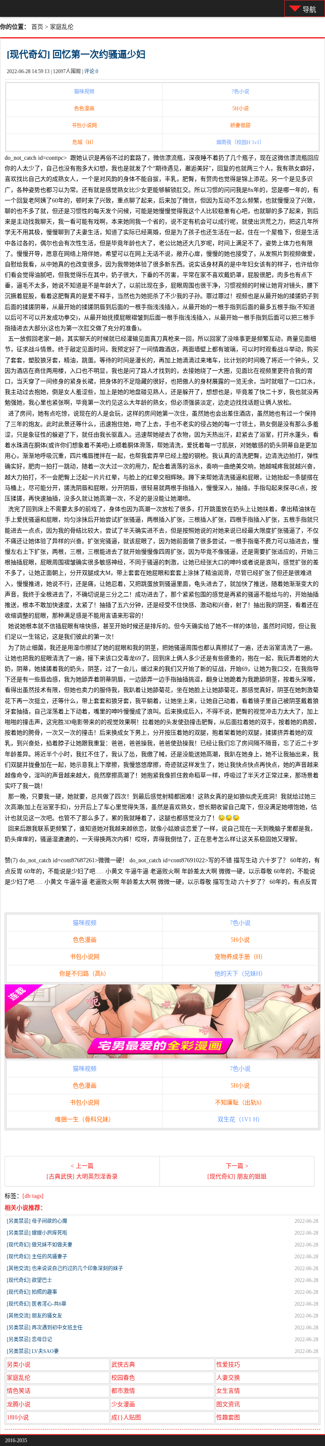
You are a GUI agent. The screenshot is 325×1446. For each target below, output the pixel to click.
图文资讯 (228, 1404)
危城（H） (84, 142)
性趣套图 (228, 1417)
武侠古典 (123, 1364)
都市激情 (123, 1391)
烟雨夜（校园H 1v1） (240, 142)
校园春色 (123, 1378)
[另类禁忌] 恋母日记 (29, 1339)
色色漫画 (84, 109)
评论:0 (91, 71)
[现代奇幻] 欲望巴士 (29, 1280)
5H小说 (240, 109)
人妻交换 (228, 1378)
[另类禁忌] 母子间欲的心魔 (37, 1221)
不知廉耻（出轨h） (240, 1102)
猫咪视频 (84, 92)
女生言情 (228, 1391)
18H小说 (18, 1417)
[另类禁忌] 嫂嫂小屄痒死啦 (37, 1233)
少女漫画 (123, 1404)
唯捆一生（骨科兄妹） (84, 1119)
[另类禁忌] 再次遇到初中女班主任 (45, 1328)
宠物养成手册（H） (240, 957)
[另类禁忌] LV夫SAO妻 (33, 1351)
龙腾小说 (18, 1404)
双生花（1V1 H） (240, 1119)
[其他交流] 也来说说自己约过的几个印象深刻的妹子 (65, 1268)
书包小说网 (84, 125)
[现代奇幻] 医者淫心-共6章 (36, 1304)
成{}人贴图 (126, 1417)
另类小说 (18, 1364)
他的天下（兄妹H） (240, 973)
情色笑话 (18, 1391)
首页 (37, 27)
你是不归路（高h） (84, 973)
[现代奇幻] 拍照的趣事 (32, 1292)
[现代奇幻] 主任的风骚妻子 (37, 1257)
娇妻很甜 (240, 125)
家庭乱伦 (62, 27)
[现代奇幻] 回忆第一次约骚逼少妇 (76, 54)
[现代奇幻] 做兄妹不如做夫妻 (39, 1245)
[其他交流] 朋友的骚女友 (34, 1316)
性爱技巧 (228, 1364)
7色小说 (240, 92)
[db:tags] (33, 1196)
